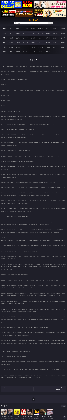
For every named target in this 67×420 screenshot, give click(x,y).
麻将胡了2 (40, 28)
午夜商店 (18, 52)
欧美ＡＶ (25, 33)
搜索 (50, 23)
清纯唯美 (48, 42)
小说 (4, 47)
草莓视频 (25, 52)
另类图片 (63, 42)
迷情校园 (40, 47)
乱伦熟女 (55, 38)
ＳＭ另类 (63, 33)
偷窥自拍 (11, 42)
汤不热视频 (33, 52)
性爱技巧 (63, 47)
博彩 (4, 29)
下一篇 (59, 388)
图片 (4, 42)
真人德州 (18, 28)
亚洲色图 (18, 42)
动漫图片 (33, 42)
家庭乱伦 (18, 47)
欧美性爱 (33, 38)
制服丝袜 (40, 38)
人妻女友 (25, 47)
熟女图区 (55, 42)
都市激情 (11, 47)
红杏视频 (40, 52)
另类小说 (48, 47)
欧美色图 (25, 42)
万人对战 (25, 28)
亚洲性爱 (11, 38)
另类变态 (63, 38)
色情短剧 (48, 52)
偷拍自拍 (18, 38)
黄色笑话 (55, 47)
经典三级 (48, 38)
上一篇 (4, 388)
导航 (4, 52)
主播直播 (55, 33)
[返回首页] (64, 417)
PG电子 (10, 28)
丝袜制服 (48, 33)
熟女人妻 (40, 33)
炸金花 (48, 28)
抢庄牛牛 (63, 28)
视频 (4, 33)
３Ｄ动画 (33, 33)
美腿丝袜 (40, 42)
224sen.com (33, 19)
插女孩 (10, 52)
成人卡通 (25, 38)
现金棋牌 (55, 28)
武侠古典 (33, 47)
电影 (4, 38)
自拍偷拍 (18, 33)
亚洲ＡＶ (11, 33)
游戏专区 (33, 28)
